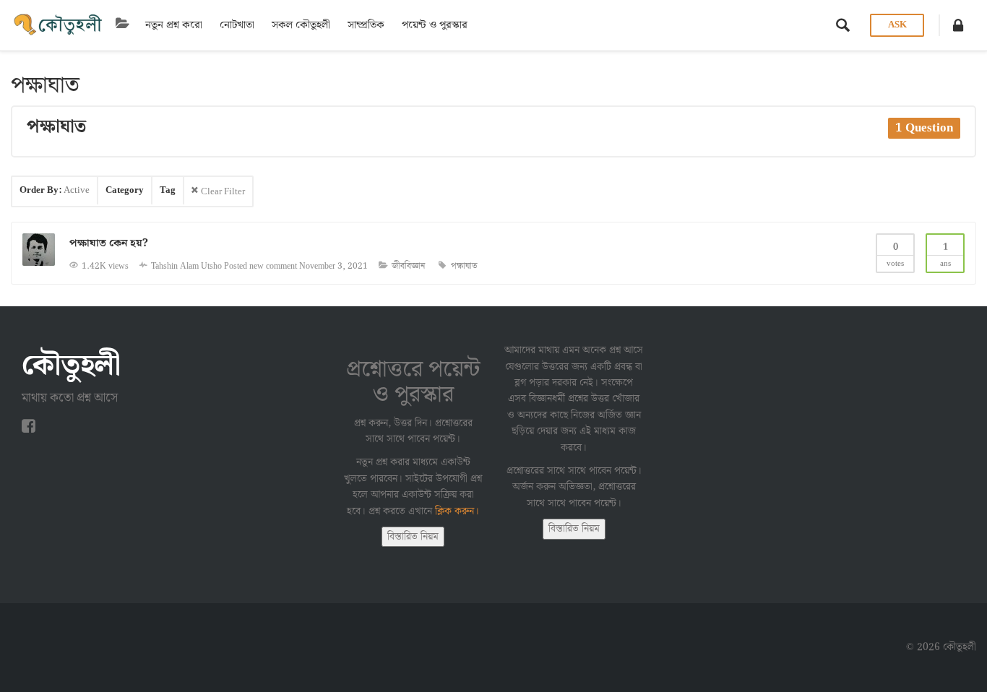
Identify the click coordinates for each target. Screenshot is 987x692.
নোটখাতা (237, 25)
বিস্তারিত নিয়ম (413, 537)
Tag (168, 190)
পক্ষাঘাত (464, 266)
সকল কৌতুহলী (301, 25)
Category (124, 190)
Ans (945, 255)
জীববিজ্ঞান (408, 266)
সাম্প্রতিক (366, 25)
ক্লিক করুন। (457, 511)
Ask (897, 25)
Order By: (55, 190)
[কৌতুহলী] (59, 25)
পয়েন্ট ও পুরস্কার (434, 25)
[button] (958, 25)
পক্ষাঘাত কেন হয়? (108, 243)
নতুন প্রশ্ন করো (173, 25)
